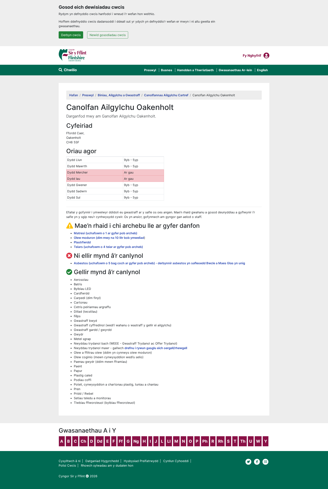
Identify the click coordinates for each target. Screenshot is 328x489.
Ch (83, 441)
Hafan (73, 95)
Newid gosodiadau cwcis (108, 35)
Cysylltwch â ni (69, 461)
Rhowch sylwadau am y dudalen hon (107, 465)
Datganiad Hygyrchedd (102, 461)
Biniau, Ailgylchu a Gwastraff (119, 95)
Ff (121, 441)
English (262, 70)
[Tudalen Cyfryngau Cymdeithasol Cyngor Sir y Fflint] (257, 461)
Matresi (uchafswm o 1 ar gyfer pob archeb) (105, 233)
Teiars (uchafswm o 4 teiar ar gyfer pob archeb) (108, 247)
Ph (204, 441)
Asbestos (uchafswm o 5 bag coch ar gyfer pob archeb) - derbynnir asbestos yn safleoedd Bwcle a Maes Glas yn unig (159, 263)
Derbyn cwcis (71, 35)
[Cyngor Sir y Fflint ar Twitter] (249, 461)
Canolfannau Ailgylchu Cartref (166, 95)
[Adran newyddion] (265, 461)
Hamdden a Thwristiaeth (195, 70)
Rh (220, 441)
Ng (136, 441)
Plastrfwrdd (82, 242)
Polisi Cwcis (67, 465)
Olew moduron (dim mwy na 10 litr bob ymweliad (109, 238)
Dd (99, 441)
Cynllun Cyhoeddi (176, 461)
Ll (169, 441)
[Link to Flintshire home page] (73, 55)
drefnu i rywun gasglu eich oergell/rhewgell (156, 348)
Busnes (166, 70)
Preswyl (150, 70)
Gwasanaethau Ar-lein (235, 70)
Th (242, 441)
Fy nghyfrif (252, 55)
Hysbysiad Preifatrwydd (141, 461)
